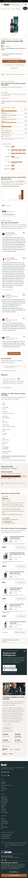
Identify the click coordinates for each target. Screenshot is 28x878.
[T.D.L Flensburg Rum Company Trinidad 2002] (5, 624)
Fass (5, 128)
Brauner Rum (5, 39)
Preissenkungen (4, 812)
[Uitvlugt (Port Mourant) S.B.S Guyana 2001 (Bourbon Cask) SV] (5, 556)
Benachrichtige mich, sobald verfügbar (14, 64)
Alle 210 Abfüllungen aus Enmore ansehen (14, 640)
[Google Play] (5, 860)
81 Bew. (15, 626)
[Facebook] (2, 775)
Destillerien (3, 805)
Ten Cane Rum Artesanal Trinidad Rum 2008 (16, 588)
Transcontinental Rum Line (8, 413)
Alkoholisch (6, 113)
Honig (12, 147)
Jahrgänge (3, 808)
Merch (2, 790)
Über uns (3, 818)
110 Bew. (16, 541)
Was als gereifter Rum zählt (9, 523)
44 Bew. (15, 609)
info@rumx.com (5, 772)
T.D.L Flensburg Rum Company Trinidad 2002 (18, 622)
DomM (6, 318)
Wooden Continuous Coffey (8, 426)
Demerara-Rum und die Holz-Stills (10, 519)
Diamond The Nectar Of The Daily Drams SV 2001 (17, 605)
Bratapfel (6, 117)
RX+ (2, 828)
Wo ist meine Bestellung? (6, 834)
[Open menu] (2, 4)
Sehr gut (8, 46)
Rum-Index (3, 810)
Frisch (4, 121)
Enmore (4, 408)
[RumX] (7, 5)
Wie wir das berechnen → (6, 387)
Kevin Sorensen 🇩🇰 (9, 258)
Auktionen (3, 787)
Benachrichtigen (21, 632)
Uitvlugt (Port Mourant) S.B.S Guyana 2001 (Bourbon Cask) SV (17, 554)
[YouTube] (8, 775)
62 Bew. (15, 593)
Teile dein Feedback (5, 836)
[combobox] (17, 4)
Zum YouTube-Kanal (8, 731)
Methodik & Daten (5, 821)
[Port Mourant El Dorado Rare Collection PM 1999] (5, 539)
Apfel (2, 109)
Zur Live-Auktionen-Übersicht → (9, 370)
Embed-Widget (4, 827)
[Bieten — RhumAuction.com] (24, 367)
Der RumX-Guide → (6, 457)
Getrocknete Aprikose (15, 157)
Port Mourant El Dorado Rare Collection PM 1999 (17, 537)
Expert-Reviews (4, 799)
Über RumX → (7, 728)
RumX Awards (4, 788)
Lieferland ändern (14, 68)
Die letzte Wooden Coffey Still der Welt (11, 509)
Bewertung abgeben (9, 214)
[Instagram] (5, 775)
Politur (12, 166)
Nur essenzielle (14, 871)
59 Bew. (15, 577)
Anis (2, 124)
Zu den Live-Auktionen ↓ (14, 61)
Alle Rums (3, 781)
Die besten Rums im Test (6, 785)
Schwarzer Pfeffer (8, 132)
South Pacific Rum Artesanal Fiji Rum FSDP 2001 (17, 572)
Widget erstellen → (22, 460)
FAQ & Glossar (4, 798)
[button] (14, 24)
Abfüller (2, 807)
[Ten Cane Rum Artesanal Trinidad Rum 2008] (5, 590)
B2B (2, 825)
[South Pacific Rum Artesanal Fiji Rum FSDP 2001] (5, 574)
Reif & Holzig (5, 98)
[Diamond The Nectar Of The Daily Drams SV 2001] (5, 606)
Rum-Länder (4, 803)
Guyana (4, 404)
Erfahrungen (3, 819)
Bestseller (3, 783)
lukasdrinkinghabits (10, 232)
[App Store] (2, 860)
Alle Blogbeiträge (4, 801)
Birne (15, 163)
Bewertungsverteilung (20, 74)
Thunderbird (8, 294)
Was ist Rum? (4, 796)
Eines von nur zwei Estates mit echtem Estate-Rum (13, 512)
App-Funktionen (4, 823)
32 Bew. (15, 559)
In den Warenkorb (21, 547)
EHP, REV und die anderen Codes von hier (12, 514)
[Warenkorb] (25, 4)
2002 (3, 444)
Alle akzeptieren (14, 875)
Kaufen (2, 74)
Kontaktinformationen (5, 838)
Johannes (7, 336)
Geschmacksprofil (10, 74)
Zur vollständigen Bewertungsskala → (11, 186)
